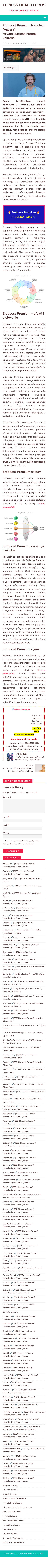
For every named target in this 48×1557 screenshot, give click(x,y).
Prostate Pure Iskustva (12, 1503)
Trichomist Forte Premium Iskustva (17, 1507)
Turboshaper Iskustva (12, 1512)
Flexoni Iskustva (9, 1529)
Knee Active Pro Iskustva (13, 1538)
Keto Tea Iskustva (10, 1490)
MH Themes (39, 1554)
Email (5, 825)
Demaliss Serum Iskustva (13, 1542)
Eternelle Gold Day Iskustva (14, 1498)
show (15, 68)
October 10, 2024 (12, 43)
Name (5, 817)
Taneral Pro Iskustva (11, 1525)
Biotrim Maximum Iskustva (14, 1520)
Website (6, 833)
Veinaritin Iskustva (10, 1485)
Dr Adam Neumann (29, 43)
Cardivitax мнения (10, 1312)
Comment (7, 797)
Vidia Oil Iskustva (10, 1516)
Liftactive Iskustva (10, 1534)
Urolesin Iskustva (10, 1494)
